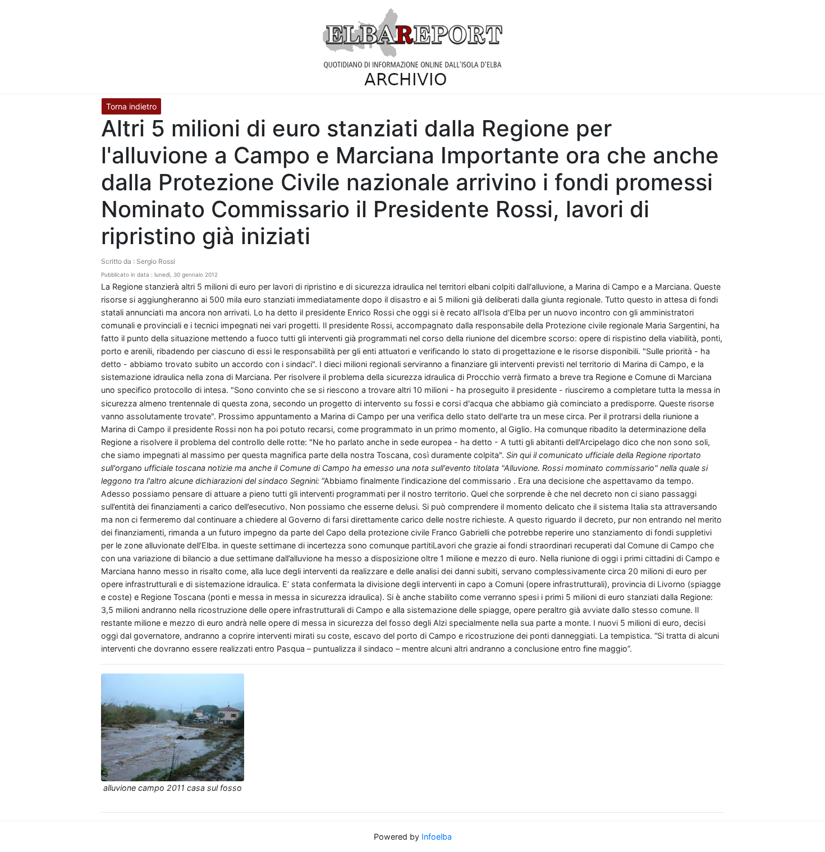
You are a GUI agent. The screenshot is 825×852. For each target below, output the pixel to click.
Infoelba (436, 836)
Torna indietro (131, 106)
